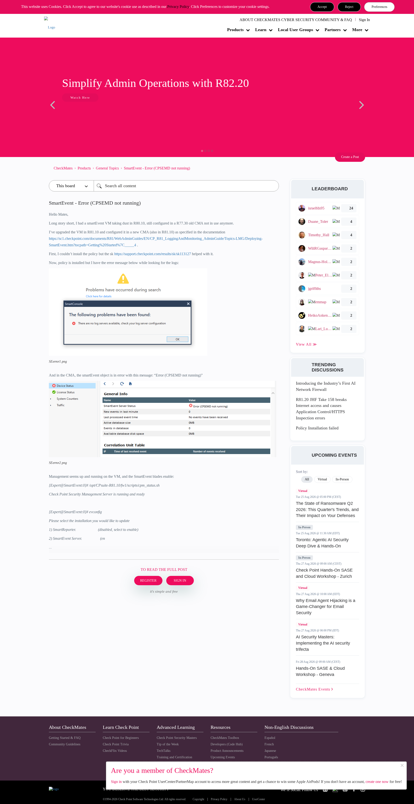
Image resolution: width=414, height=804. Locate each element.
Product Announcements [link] (227, 751)
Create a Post (350, 157)
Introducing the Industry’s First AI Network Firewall (326, 386)
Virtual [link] (322, 479)
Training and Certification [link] (174, 757)
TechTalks (163, 751)
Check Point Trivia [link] (116, 744)
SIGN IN (180, 580)
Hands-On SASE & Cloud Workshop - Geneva (320, 671)
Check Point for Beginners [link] (121, 738)
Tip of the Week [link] (168, 744)
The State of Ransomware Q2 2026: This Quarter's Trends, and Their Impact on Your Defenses (327, 509)
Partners (333, 29)
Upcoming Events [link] (223, 757)
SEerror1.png (58, 361)
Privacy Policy (178, 7)
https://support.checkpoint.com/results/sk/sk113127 (152, 254)
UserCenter (258, 799)
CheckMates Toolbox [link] (225, 738)
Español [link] (269, 738)
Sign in (116, 782)
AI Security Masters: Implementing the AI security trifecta (323, 643)
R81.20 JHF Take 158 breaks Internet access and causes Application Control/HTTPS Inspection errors (321, 408)
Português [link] (271, 757)
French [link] (269, 744)
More (357, 29)
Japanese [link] (270, 751)
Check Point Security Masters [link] (177, 738)
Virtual (302, 491)
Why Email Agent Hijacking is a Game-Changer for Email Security (325, 606)
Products (235, 29)
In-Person (304, 527)
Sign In (364, 20)
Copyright (198, 799)
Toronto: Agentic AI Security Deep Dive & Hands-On (322, 542)
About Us (239, 799)
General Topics (107, 168)
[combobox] (186, 185)
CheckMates (63, 168)
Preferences (379, 7)
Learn (260, 29)
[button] (322, 7)
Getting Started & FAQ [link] (64, 738)
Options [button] (273, 168)
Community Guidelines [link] (64, 744)
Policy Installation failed (317, 428)
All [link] (307, 479)
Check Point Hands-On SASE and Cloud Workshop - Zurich (324, 573)
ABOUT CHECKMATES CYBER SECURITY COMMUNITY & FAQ (296, 20)
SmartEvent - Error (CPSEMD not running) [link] (157, 168)
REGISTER (148, 580)
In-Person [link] (342, 479)
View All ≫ (306, 344)
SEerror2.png (58, 463)
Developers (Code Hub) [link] (227, 744)
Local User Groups (295, 29)
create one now (377, 782)
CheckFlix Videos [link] (115, 751)
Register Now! (82, 112)
